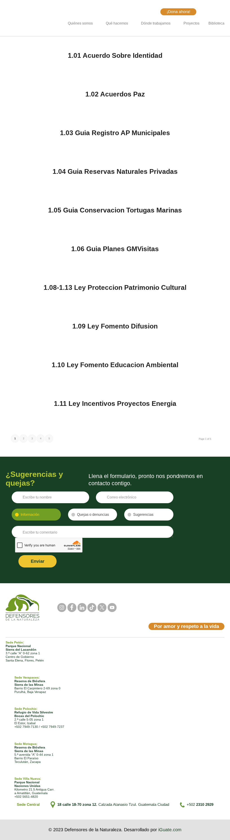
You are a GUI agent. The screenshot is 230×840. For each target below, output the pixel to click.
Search (153, 11)
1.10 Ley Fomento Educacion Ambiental (115, 365)
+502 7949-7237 (52, 726)
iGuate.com (169, 829)
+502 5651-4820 (26, 796)
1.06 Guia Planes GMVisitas (115, 248)
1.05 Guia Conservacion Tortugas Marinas (115, 210)
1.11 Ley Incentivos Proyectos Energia (115, 403)
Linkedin (81, 607)
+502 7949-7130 (26, 726)
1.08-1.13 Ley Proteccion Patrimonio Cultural (115, 287)
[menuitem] (82, 23)
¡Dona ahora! (178, 11)
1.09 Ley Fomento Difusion (115, 326)
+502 (200, 804)
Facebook (71, 607)
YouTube (112, 607)
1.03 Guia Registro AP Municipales (115, 132)
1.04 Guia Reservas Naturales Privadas (115, 171)
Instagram (61, 607)
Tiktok (91, 607)
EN (221, 11)
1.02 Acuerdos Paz (115, 94)
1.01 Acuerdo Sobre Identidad (115, 55)
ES (213, 11)
